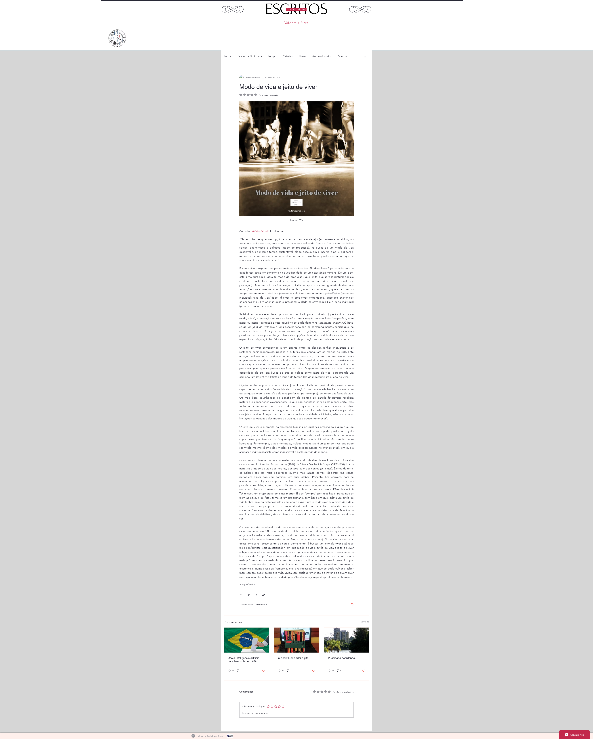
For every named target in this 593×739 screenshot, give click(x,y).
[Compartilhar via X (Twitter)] (248, 594)
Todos (227, 56)
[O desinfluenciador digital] (296, 640)
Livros (302, 56)
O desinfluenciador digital (293, 657)
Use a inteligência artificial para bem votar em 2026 (244, 659)
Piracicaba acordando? (342, 657)
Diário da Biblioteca (250, 56)
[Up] (193, 736)
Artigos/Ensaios (322, 56)
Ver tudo (365, 621)
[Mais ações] (352, 78)
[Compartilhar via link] (263, 594)
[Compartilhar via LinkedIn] (255, 594)
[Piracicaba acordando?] (346, 640)
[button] (365, 56)
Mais (341, 56)
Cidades (288, 56)
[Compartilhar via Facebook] (240, 594)
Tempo (272, 56)
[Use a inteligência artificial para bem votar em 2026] (246, 640)
